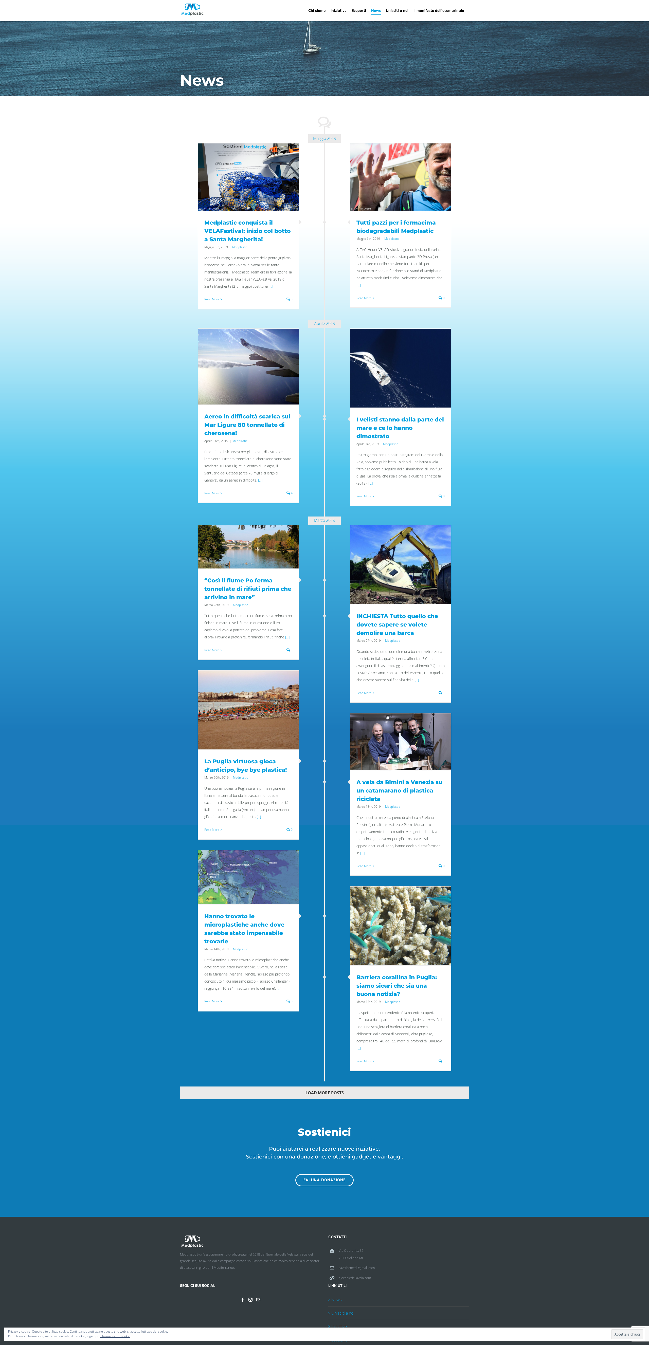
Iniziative (339, 1326)
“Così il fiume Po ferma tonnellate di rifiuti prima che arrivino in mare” (247, 589)
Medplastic (239, 247)
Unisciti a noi (342, 1313)
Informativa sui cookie (115, 1336)
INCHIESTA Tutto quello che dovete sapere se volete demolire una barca (397, 624)
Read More (211, 299)
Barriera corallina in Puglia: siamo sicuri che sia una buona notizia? (396, 986)
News (336, 1299)
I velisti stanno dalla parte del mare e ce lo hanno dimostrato (400, 428)
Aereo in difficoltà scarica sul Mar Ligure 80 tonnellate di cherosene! (247, 425)
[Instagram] (250, 1300)
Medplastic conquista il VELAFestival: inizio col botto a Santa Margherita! (247, 231)
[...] (271, 286)
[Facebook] (243, 1300)
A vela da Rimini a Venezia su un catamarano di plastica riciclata (399, 790)
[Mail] (258, 1300)
